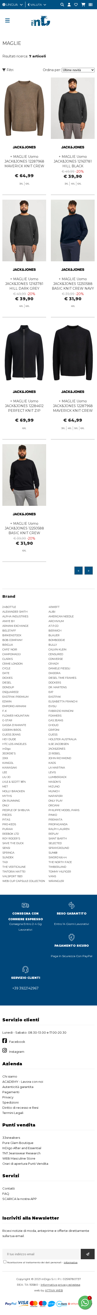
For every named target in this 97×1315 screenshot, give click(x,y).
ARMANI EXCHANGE (15, 625)
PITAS (6, 819)
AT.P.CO (53, 625)
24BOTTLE (9, 607)
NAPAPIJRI (55, 796)
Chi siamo (9, 1076)
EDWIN (7, 701)
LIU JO (6, 777)
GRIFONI (53, 729)
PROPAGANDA (58, 824)
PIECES (7, 815)
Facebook (17, 1042)
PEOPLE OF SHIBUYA (16, 810)
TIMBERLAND (57, 866)
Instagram (16, 1051)
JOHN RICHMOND (59, 758)
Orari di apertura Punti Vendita (25, 1163)
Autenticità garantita (17, 1087)
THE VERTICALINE (14, 866)
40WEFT (54, 607)
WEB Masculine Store (18, 1158)
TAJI (5, 862)
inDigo (6, 748)
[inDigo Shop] (48, 29)
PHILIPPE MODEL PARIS (63, 810)
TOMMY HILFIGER (59, 871)
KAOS (52, 763)
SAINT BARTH (57, 838)
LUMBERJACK (57, 777)
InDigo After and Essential (21, 1148)
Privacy (7, 1097)
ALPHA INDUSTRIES (15, 616)
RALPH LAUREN (58, 829)
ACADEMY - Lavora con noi (22, 1081)
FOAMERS (54, 715)
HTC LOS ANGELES (14, 744)
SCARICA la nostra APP (19, 1199)
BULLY (52, 644)
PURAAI (7, 829)
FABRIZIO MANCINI (60, 711)
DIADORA (54, 673)
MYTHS (7, 796)
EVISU (52, 706)
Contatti (8, 1188)
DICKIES (7, 677)
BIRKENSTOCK (11, 635)
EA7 (50, 692)
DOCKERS (54, 682)
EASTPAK (54, 696)
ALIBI (51, 611)
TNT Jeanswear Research (21, 1153)
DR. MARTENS (57, 687)
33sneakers (11, 1137)
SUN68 (52, 852)
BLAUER (54, 635)
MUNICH (54, 791)
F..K (4, 711)
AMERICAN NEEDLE (61, 616)
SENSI (6, 848)
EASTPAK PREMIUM (15, 696)
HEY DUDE (9, 739)
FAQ (5, 1193)
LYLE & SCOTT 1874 (14, 781)
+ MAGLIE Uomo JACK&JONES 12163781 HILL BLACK (73, 161)
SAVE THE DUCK (13, 843)
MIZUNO (54, 786)
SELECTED (55, 843)
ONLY (5, 805)
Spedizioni (10, 1102)
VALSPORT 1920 (12, 876)
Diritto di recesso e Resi (20, 1107)
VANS (52, 876)
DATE (5, 673)
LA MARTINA (56, 767)
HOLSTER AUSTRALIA (62, 739)
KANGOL (7, 763)
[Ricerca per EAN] (88, 5)
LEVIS (52, 772)
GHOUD (53, 725)
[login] (67, 5)
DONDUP (8, 687)
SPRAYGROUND (58, 848)
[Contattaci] (74, 5)
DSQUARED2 (10, 692)
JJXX (5, 758)
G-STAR (7, 720)
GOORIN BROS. (11, 729)
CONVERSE (55, 659)
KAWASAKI (9, 767)
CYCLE (6, 668)
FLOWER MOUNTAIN (15, 715)
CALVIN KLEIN (57, 649)
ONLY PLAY (55, 800)
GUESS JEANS (11, 734)
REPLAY (53, 833)
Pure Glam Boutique (17, 1143)
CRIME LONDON (12, 663)
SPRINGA (8, 852)
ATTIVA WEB (54, 1290)
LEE (4, 772)
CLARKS (7, 659)
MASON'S (54, 781)
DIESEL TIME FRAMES (62, 677)
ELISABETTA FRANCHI (62, 701)
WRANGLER (56, 881)
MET (5, 786)
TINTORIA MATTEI (13, 871)
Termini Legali (12, 1113)
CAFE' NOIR (9, 649)
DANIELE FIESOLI (59, 668)
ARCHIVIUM (56, 621)
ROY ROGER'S (11, 838)
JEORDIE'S (9, 753)
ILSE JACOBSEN (58, 744)
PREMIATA (55, 819)
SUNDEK (8, 857)
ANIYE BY (8, 621)
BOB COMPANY (12, 640)
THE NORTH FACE (60, 862)
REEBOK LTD (10, 833)
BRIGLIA (7, 644)
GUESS (52, 734)
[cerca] (60, 5)
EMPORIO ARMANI (14, 706)
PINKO (52, 815)
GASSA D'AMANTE (14, 725)
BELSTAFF (9, 630)
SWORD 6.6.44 (57, 857)
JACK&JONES (56, 748)
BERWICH (54, 630)
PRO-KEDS (9, 824)
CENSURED (55, 654)
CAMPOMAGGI (11, 654)
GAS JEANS (55, 720)
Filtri (9, 70)
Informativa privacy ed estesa (60, 1284)
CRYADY (53, 663)
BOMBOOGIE (56, 640)
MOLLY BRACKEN (13, 791)
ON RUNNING (11, 800)
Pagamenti (10, 1092)
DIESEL (6, 682)
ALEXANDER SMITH (15, 611)
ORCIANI (53, 805)
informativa (70, 1262)
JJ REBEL (54, 753)
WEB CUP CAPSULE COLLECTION (23, 881)
